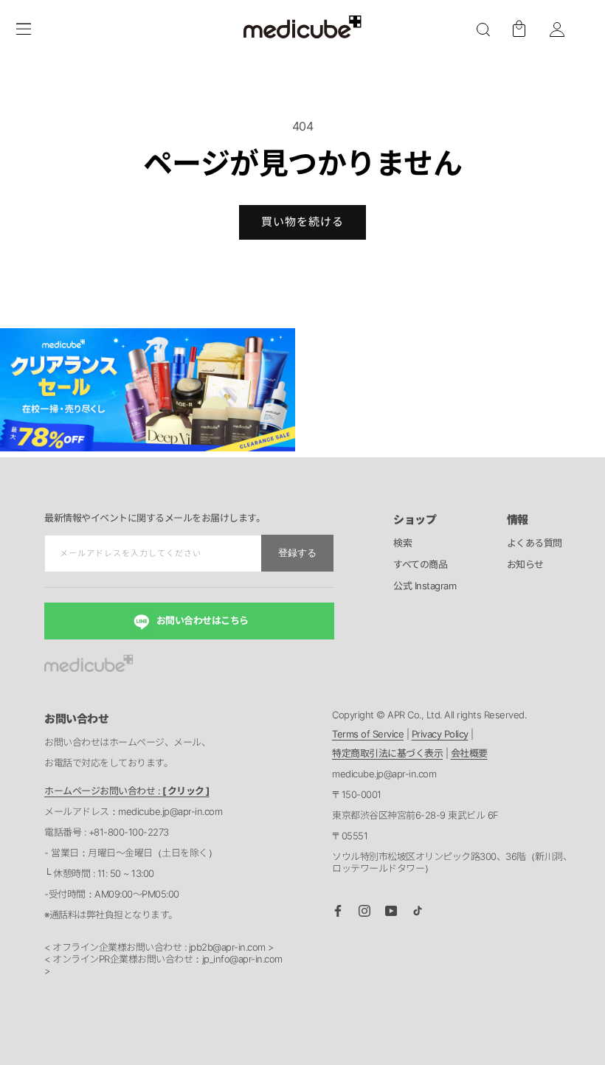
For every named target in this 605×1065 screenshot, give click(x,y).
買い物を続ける (302, 222)
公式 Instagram (424, 586)
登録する (297, 552)
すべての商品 (420, 565)
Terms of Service (368, 734)
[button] (483, 29)
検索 (402, 543)
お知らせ (525, 565)
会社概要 (469, 753)
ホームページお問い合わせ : (127, 791)
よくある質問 (534, 543)
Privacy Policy (440, 734)
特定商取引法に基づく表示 (387, 753)
